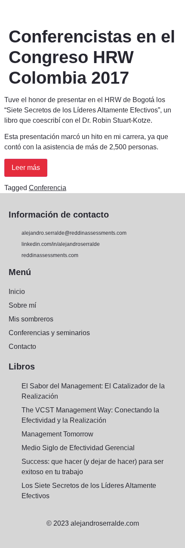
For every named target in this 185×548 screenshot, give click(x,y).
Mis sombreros (31, 319)
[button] (10, 11)
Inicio (17, 291)
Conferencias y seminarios (49, 332)
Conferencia (47, 187)
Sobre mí (22, 305)
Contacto (22, 346)
